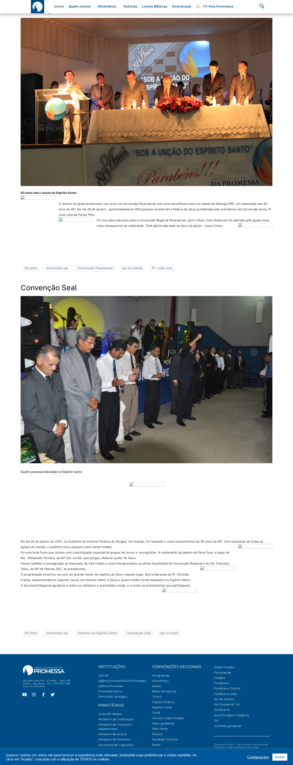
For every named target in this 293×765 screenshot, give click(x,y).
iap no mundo (132, 268)
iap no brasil (169, 633)
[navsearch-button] (261, 6)
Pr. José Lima (162, 268)
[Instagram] (34, 694)
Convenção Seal (49, 287)
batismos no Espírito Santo (97, 633)
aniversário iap (57, 268)
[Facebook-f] (43, 694)
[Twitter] (53, 694)
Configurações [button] (258, 757)
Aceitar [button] (280, 757)
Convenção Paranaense (95, 268)
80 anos (31, 268)
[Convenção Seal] (146, 379)
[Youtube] (24, 694)
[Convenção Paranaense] (146, 101)
